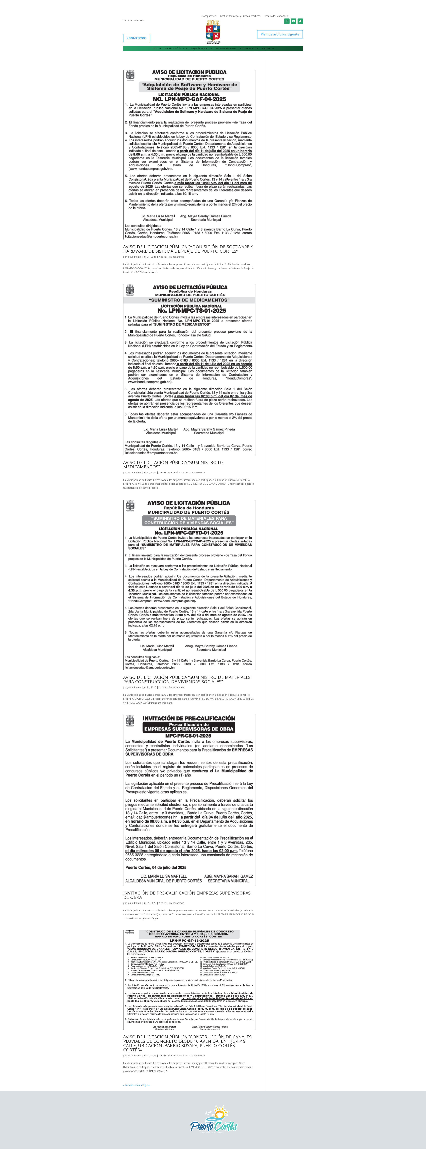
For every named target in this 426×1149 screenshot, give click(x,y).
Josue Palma (134, 256)
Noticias (163, 256)
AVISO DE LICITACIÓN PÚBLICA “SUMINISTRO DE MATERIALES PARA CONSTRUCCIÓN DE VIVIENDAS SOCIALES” (187, 679)
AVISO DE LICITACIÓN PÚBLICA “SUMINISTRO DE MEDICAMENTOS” (173, 464)
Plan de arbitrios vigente (280, 34)
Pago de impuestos (201, 48)
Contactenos (137, 37)
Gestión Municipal (168, 472)
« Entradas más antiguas (136, 1085)
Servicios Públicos (174, 48)
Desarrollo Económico (276, 16)
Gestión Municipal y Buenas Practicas (240, 16)
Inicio (155, 48)
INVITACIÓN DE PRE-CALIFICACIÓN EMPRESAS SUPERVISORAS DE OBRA (187, 895)
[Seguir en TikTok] (300, 21)
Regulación (268, 48)
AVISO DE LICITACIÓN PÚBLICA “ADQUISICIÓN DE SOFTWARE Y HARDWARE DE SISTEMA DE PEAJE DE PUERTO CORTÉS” (188, 249)
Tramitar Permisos (226, 48)
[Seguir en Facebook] (287, 21)
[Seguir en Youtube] (293, 21)
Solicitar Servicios (249, 48)
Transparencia (208, 16)
